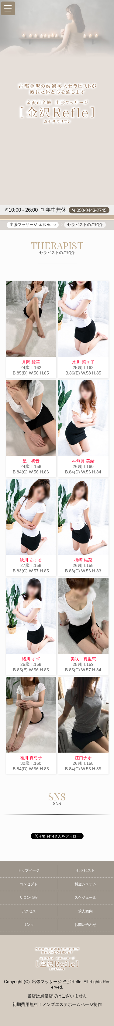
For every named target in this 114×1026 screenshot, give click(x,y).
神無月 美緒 (83, 461)
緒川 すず (31, 658)
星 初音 (31, 461)
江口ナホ (83, 757)
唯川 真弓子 (31, 757)
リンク (28, 924)
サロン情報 (28, 897)
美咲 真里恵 (83, 658)
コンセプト (28, 884)
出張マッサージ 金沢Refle (56, 981)
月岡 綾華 (31, 362)
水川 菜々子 (83, 362)
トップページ (29, 870)
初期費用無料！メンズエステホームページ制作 (57, 1004)
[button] (8, 8)
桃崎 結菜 (83, 559)
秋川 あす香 (31, 559)
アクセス (28, 911)
